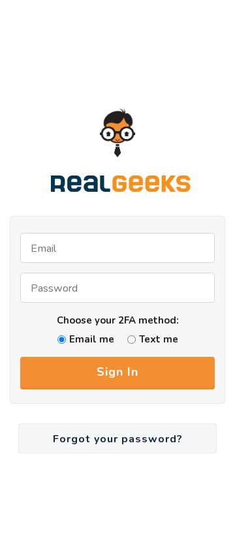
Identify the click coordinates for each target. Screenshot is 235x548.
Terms (150, 60)
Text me (158, 339)
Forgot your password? (118, 439)
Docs (108, 60)
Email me (91, 339)
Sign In (117, 372)
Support (201, 60)
